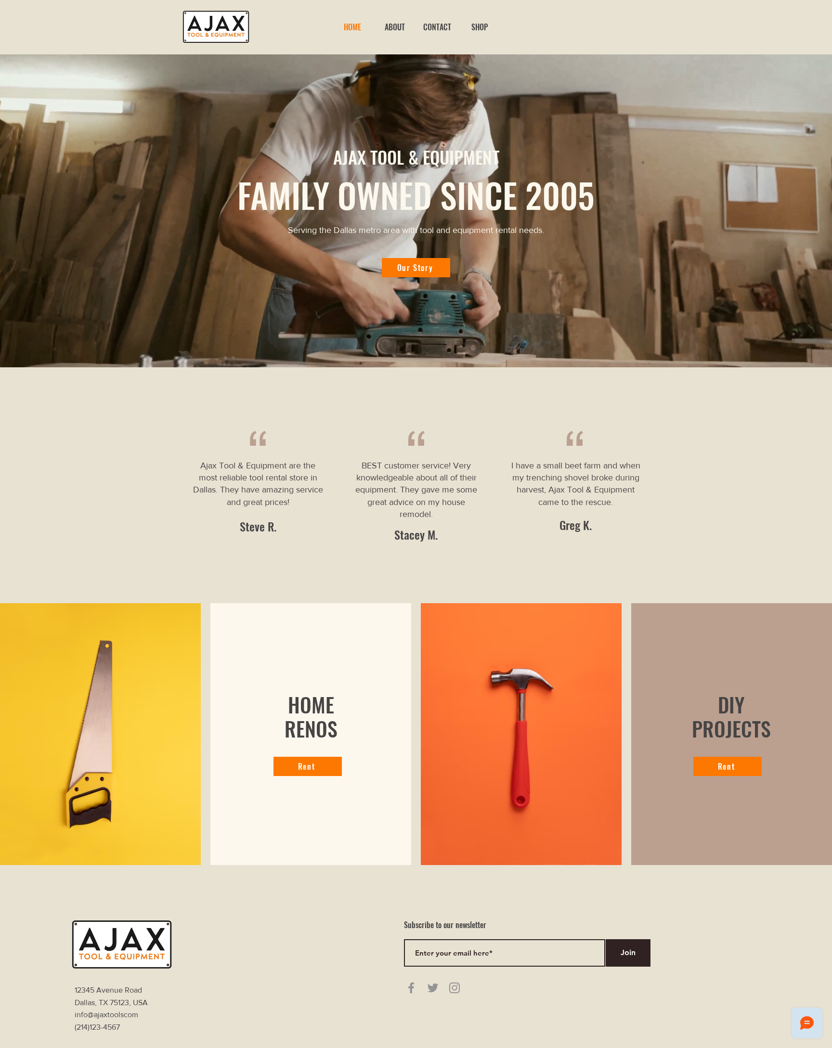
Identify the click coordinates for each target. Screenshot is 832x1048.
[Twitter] (433, 988)
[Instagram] (454, 988)
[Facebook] (411, 988)
